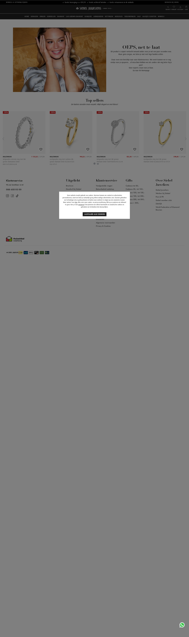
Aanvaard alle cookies (94, 214)
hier (76, 202)
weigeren (81, 205)
